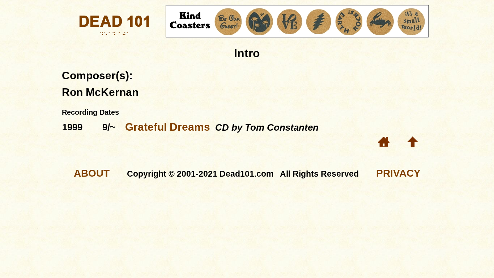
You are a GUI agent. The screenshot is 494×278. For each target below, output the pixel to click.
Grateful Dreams (167, 127)
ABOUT (92, 173)
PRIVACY (398, 173)
